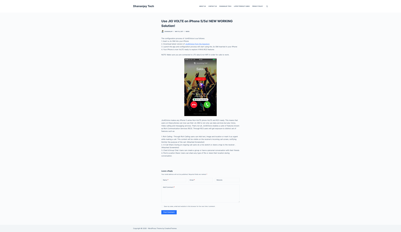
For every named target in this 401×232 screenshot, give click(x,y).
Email (192, 180)
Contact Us (212, 6)
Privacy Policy (257, 6)
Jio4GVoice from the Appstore (197, 44)
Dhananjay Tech (143, 6)
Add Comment (169, 187)
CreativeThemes (170, 228)
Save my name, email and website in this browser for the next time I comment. (189, 206)
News (187, 31)
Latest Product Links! (242, 6)
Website (219, 180)
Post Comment (169, 212)
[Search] (267, 6)
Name (165, 180)
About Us (202, 6)
